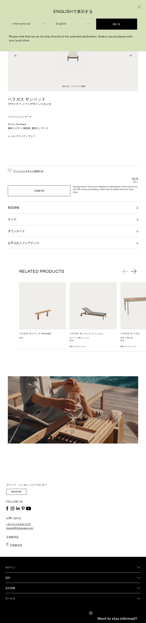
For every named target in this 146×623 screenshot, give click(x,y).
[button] (117, 618)
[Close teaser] (91, 613)
